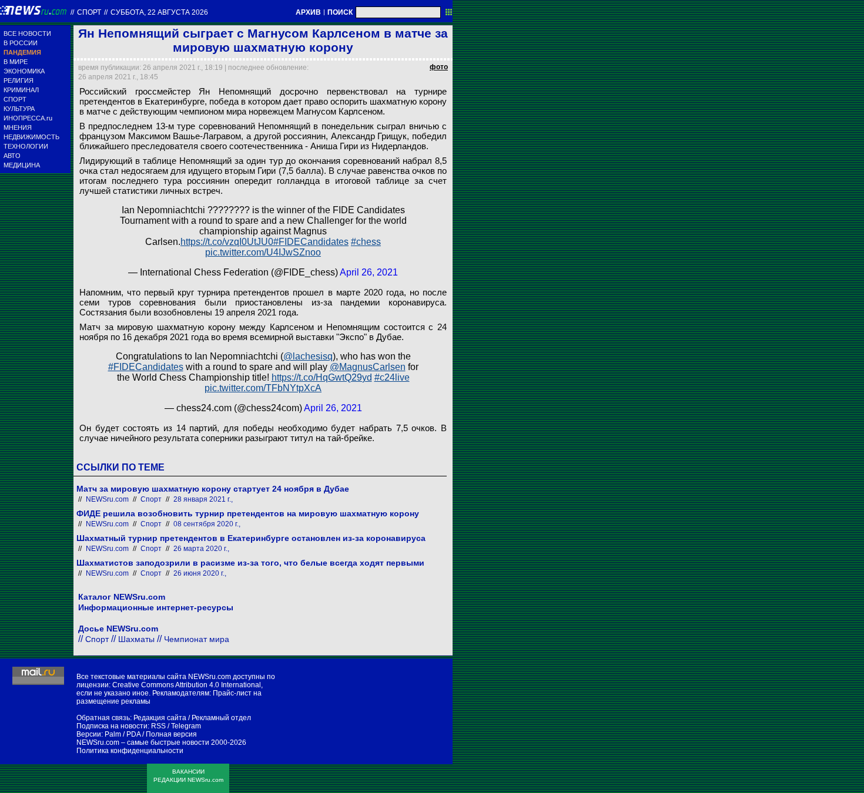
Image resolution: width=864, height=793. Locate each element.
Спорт (89, 12)
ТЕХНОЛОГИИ (26, 146)
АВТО (12, 155)
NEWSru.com (107, 499)
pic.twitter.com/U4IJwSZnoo (263, 252)
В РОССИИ (21, 42)
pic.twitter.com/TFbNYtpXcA (263, 388)
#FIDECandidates (311, 242)
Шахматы (136, 639)
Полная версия (171, 734)
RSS (158, 726)
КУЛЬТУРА (19, 108)
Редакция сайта (159, 718)
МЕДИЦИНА (22, 165)
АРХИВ (308, 12)
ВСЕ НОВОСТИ (27, 33)
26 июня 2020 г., (199, 573)
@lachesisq (308, 356)
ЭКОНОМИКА (24, 71)
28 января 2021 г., (203, 499)
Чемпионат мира (196, 639)
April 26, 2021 (369, 272)
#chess (366, 242)
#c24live (392, 377)
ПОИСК (340, 12)
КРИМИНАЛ (21, 89)
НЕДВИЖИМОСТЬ (31, 136)
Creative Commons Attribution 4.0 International (186, 685)
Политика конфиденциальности (129, 751)
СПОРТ (15, 99)
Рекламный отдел (221, 718)
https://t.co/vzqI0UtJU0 (226, 242)
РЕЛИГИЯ (19, 80)
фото (439, 67)
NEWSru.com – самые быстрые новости (142, 742)
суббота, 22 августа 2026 (159, 12)
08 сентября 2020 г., (206, 524)
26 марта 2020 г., (201, 549)
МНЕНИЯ (18, 127)
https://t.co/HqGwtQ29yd (322, 377)
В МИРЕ (16, 61)
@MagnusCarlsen (368, 367)
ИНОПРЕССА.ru (28, 118)
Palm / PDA (122, 734)
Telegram (186, 726)
